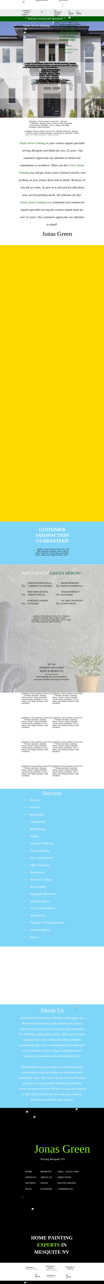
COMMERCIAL (65, 1189)
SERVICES (30, 1177)
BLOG (28, 1189)
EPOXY (44, 1183)
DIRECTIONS (64, 1177)
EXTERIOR (46, 1189)
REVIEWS (30, 1183)
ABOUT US (46, 1177)
